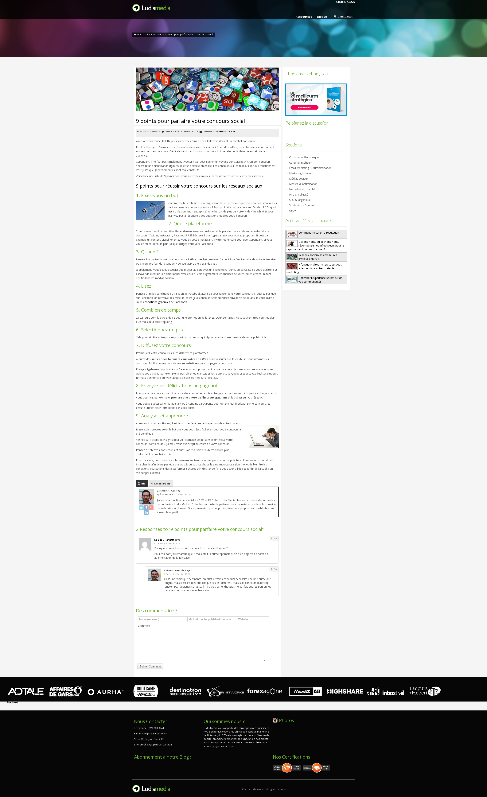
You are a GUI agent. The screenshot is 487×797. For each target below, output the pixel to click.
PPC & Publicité (298, 194)
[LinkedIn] (146, 512)
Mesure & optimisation (303, 184)
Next (15, 702)
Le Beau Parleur (164, 539)
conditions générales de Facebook (166, 302)
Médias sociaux (153, 34)
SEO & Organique (300, 200)
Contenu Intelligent (300, 162)
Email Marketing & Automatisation (310, 168)
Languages (345, 16)
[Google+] (151, 507)
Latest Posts (162, 483)
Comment (144, 626)
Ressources (304, 16)
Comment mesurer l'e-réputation (318, 232)
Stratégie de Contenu (302, 205)
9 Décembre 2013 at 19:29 (177, 574)
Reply (274, 538)
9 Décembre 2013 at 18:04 (167, 543)
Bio (143, 483)
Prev (9, 702)
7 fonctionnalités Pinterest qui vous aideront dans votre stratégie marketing (314, 268)
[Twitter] (141, 507)
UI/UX (292, 210)
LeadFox (256, 742)
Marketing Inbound (300, 173)
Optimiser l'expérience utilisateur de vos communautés (320, 279)
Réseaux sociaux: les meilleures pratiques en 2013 (317, 257)
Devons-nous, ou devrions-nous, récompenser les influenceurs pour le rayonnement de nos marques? (315, 245)
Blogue (322, 16)
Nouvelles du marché (302, 189)
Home (137, 34)
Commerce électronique (304, 157)
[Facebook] (146, 507)
